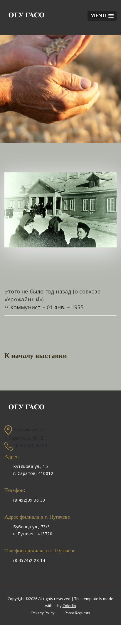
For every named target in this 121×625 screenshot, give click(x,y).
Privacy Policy (43, 613)
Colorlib (69, 605)
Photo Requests (77, 613)
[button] (102, 16)
